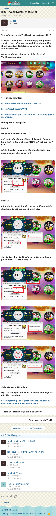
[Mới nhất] (52, 3)
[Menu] (4, 3)
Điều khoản (23, 513)
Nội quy (13, 513)
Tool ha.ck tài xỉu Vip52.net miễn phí (25, 451)
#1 (54, 30)
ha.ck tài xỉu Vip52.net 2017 (21, 441)
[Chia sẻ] (50, 30)
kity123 (6, 15)
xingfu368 (10, 486)
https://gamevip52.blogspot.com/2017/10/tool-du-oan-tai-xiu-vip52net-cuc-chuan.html (26, 402)
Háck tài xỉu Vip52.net (18, 483)
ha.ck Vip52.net (15, 473)
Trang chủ (42, 513)
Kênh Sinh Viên (10, 510)
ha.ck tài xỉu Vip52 (16, 462)
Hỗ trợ (33, 513)
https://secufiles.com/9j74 (14, 108)
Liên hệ (5, 513)
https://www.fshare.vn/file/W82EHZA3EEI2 (22, 103)
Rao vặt (15, 444)
